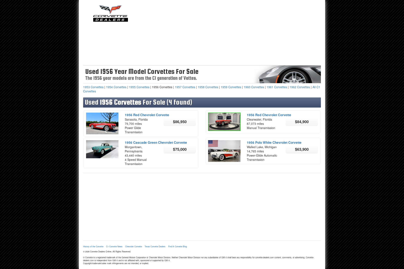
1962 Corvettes (300, 87)
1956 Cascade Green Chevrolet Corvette (156, 142)
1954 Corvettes (116, 87)
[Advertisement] (232, 33)
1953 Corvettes (93, 87)
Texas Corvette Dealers (155, 246)
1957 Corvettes (185, 87)
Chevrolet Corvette (133, 246)
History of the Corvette (93, 246)
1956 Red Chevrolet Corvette (147, 115)
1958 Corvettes (208, 87)
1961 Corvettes (277, 87)
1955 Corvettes (139, 87)
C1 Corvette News (114, 246)
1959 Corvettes (231, 87)
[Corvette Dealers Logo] (110, 13)
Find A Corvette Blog (177, 246)
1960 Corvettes (254, 87)
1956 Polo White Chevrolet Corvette (274, 142)
